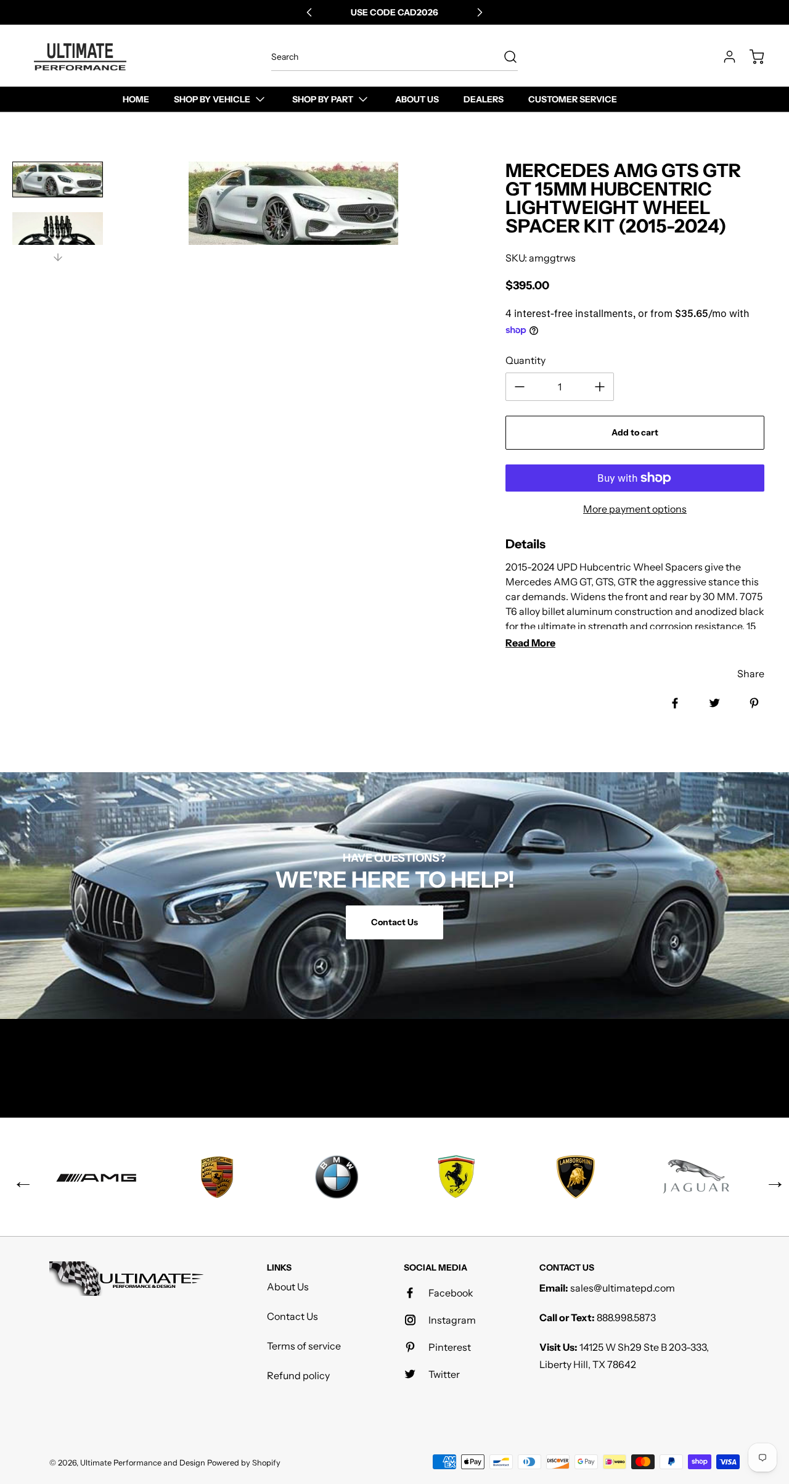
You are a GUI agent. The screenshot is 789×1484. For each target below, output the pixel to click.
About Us (288, 1286)
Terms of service (304, 1346)
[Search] (504, 56)
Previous (18, 1177)
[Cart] (750, 56)
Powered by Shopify (243, 1462)
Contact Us (292, 1316)
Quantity (525, 360)
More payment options (635, 509)
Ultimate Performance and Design (142, 1462)
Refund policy (298, 1375)
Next (770, 1177)
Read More (530, 643)
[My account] (723, 56)
